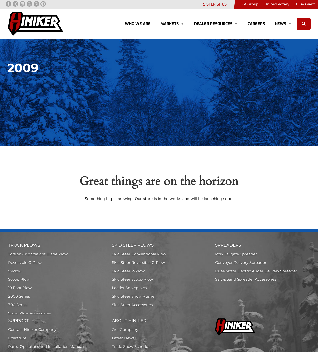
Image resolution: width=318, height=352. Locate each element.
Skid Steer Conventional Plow (139, 254)
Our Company (125, 329)
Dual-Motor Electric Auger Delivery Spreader (256, 271)
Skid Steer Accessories (132, 304)
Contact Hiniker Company (32, 329)
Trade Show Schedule (132, 346)
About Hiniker (129, 320)
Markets (169, 23)
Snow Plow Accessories (29, 313)
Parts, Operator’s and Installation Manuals (46, 346)
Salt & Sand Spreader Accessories (245, 279)
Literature (17, 338)
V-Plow (14, 271)
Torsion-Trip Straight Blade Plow (38, 254)
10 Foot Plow (20, 287)
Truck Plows (24, 245)
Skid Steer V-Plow (128, 271)
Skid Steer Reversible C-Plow (138, 262)
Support (18, 320)
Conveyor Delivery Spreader (240, 262)
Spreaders (228, 245)
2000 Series (19, 296)
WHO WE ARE (138, 23)
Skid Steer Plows (133, 245)
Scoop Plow (19, 279)
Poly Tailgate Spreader (236, 254)
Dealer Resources (213, 23)
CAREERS (256, 23)
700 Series (17, 304)
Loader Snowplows (129, 287)
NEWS (280, 23)
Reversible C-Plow (25, 262)
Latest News (123, 338)
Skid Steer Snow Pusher (134, 296)
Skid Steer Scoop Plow (132, 279)
